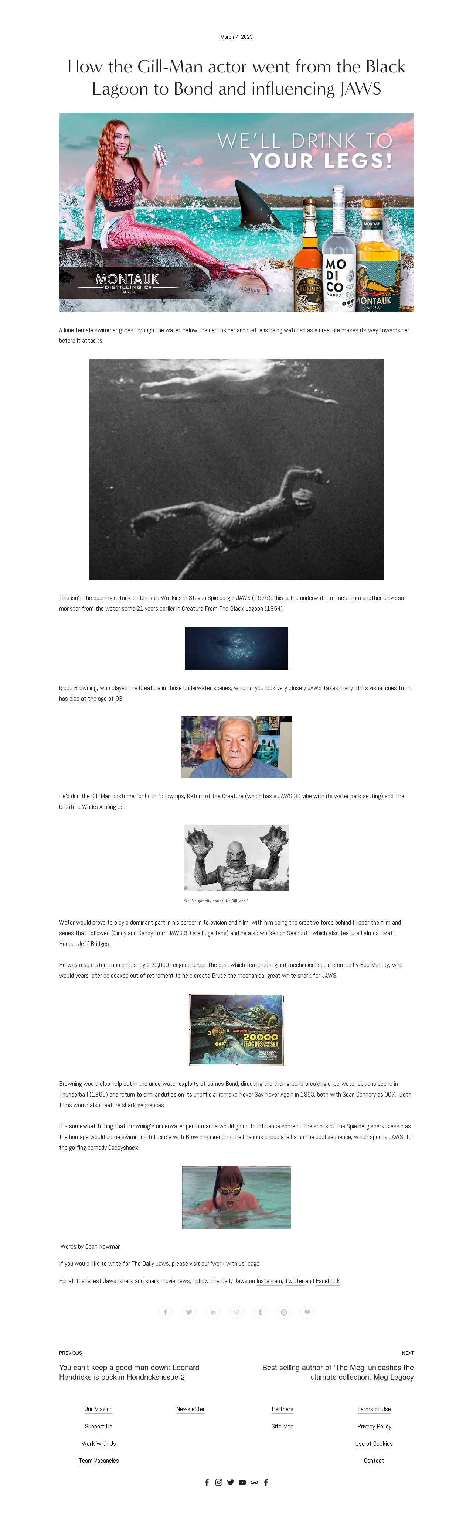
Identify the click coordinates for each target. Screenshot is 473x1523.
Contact (374, 1460)
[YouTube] (242, 1482)
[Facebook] (207, 1482)
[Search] (62, 16)
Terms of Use (374, 1408)
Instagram (269, 1280)
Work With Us (99, 1443)
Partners (282, 1408)
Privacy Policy (374, 1426)
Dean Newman (103, 1246)
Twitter (295, 1280)
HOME (236, 1511)
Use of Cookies (374, 1443)
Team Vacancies (99, 1460)
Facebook (328, 1280)
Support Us (98, 1426)
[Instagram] (218, 1482)
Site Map (282, 1426)
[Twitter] (230, 1482)
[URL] (254, 1482)
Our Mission (99, 1408)
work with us (228, 1263)
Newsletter (190, 1408)
